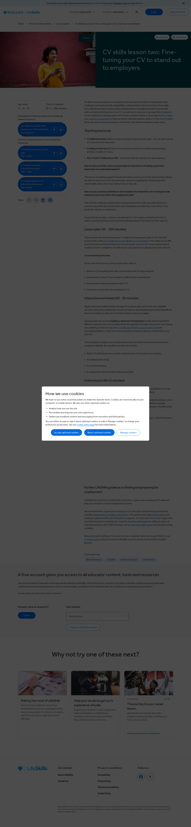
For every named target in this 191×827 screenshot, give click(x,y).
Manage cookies (128, 432)
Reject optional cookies (99, 432)
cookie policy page (86, 424)
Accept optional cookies (66, 432)
